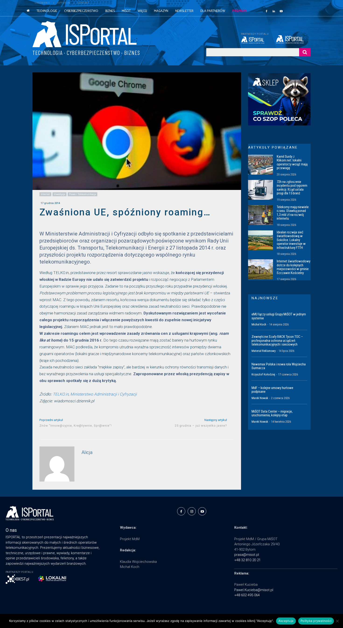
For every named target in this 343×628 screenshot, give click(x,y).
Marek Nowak (260, 398)
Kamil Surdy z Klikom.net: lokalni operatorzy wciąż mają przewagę (292, 162)
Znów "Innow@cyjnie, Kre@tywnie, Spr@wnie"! (75, 425)
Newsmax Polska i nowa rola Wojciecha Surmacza (279, 366)
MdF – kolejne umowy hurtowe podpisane (272, 390)
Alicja (87, 452)
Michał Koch (259, 324)
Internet (45, 194)
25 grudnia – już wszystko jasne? (201, 425)
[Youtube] (281, 11)
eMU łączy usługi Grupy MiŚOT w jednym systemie (279, 316)
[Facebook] (266, 11)
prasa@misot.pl (246, 555)
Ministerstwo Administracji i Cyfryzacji (103, 394)
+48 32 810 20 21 (247, 560)
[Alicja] (56, 464)
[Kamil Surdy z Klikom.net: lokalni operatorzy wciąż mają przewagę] (260, 165)
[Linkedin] (273, 11)
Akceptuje (286, 621)
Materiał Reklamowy (264, 351)
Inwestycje (59, 194)
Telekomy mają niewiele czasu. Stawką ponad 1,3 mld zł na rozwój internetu (293, 213)
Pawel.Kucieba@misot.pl (253, 590)
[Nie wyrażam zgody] (337, 621)
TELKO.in (61, 394)
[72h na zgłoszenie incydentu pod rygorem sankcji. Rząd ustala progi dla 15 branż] (260, 190)
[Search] (305, 52)
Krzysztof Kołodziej (263, 374)
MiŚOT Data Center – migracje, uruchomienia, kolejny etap (272, 413)
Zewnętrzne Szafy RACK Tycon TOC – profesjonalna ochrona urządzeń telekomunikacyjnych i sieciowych (277, 340)
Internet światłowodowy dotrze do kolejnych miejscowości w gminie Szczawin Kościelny (293, 267)
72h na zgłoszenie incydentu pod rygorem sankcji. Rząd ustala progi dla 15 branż (292, 188)
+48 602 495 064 (247, 595)
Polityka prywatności (316, 621)
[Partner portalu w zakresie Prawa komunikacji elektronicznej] (293, 39)
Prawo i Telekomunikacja (82, 194)
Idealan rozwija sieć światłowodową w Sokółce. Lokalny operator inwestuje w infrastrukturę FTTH (291, 240)
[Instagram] (192, 511)
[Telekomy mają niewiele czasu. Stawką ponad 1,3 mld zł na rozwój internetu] (260, 215)
